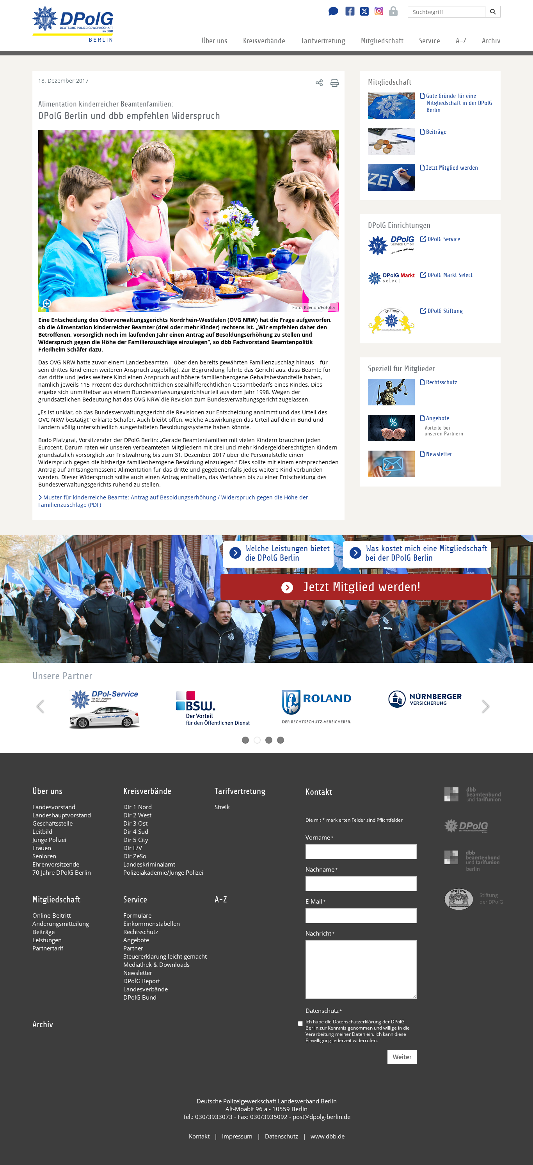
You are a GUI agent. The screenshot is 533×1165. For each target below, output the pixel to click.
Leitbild (42, 831)
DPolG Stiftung (444, 310)
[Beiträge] (391, 141)
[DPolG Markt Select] (391, 285)
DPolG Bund (139, 997)
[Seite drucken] (333, 82)
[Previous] (41, 706)
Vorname (320, 837)
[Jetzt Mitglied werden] (391, 177)
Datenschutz (324, 1010)
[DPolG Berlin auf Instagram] (376, 11)
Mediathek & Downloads (156, 964)
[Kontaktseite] (331, 12)
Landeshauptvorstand (61, 815)
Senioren (44, 856)
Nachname (322, 869)
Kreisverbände (264, 41)
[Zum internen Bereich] (391, 12)
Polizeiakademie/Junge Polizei (163, 872)
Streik (222, 807)
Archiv (491, 41)
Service (429, 41)
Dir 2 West (137, 815)
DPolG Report (141, 981)
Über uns (214, 41)
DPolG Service (443, 239)
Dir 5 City (135, 840)
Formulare (137, 915)
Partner (133, 948)
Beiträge (435, 131)
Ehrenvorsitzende (55, 864)
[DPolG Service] (391, 249)
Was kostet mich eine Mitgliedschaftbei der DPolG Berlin (426, 553)
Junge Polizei (49, 840)
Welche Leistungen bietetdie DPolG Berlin (287, 553)
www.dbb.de (328, 1136)
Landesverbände (145, 989)
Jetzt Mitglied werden (451, 167)
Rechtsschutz (441, 382)
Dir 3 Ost (135, 823)
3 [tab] (268, 740)
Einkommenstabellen (151, 923)
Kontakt (199, 1136)
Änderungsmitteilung (60, 923)
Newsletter (438, 454)
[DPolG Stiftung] (391, 320)
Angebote (437, 418)
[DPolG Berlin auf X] (361, 12)
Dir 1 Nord (137, 807)
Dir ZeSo (134, 856)
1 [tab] (245, 740)
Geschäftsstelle (52, 823)
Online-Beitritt (51, 915)
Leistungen (47, 940)
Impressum (237, 1136)
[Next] (485, 706)
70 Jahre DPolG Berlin (61, 872)
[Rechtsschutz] (391, 392)
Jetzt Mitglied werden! (362, 587)
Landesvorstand (53, 807)
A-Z (461, 41)
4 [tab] (280, 740)
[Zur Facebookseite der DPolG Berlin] (347, 12)
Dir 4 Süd (135, 831)
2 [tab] (257, 740)
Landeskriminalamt (149, 864)
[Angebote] (391, 428)
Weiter (402, 1057)
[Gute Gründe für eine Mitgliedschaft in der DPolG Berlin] (391, 105)
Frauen (41, 848)
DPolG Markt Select (449, 275)
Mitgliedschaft (382, 41)
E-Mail (316, 901)
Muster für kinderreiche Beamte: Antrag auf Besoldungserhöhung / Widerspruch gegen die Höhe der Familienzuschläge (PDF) (173, 501)
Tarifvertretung (323, 41)
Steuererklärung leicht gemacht (165, 956)
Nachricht (320, 933)
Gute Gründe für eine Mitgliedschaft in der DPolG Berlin (458, 103)
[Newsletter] (391, 464)
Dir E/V (132, 848)
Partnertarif (47, 948)
